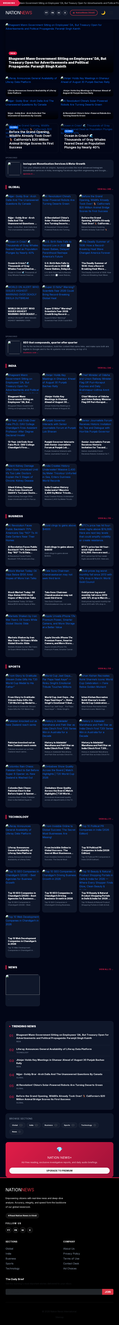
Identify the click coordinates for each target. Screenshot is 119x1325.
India (8, 1253)
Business (11, 1258)
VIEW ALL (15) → (105, 518)
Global (9, 1248)
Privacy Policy (71, 1253)
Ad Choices (70, 1268)
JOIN (108, 1291)
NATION (19, 12)
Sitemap (59, 1317)
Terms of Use (71, 1258)
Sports (9, 1263)
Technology (13, 1268)
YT (46, 13)
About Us (69, 1248)
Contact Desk (71, 1263)
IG (59, 13)
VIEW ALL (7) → (106, 819)
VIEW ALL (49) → (105, 189)
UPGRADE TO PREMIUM (59, 1170)
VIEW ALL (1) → (106, 969)
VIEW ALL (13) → (105, 668)
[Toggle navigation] (111, 12)
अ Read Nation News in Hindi (22, 1215)
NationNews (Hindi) (84, 12)
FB (52, 13)
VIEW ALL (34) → (105, 368)
